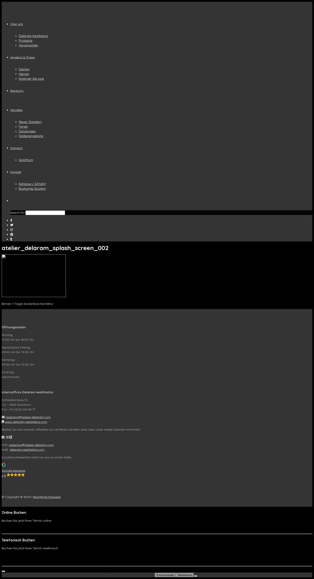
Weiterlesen (185, 575)
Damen (24, 69)
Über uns (16, 24)
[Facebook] (11, 220)
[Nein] (195, 576)
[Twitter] (11, 225)
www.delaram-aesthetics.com (26, 422)
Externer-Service (31, 79)
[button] (157, 470)
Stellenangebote (31, 136)
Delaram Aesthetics (33, 36)
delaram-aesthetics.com (27, 450)
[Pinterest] (11, 234)
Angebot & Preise (22, 57)
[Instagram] (11, 230)
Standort (16, 148)
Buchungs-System (32, 189)
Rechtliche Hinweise (47, 497)
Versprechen (28, 45)
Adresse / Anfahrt (32, 184)
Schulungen (27, 131)
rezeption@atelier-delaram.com (28, 417)
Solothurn (26, 160)
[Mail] (11, 239)
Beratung (16, 91)
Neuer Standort (30, 122)
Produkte (25, 41)
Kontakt (15, 172)
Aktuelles (16, 110)
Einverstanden (165, 575)
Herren (24, 74)
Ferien (23, 126)
